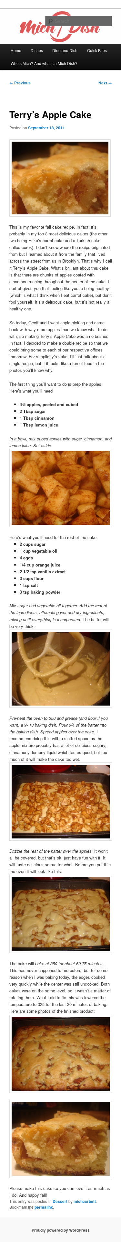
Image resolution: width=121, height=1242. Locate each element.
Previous (20, 83)
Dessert (60, 1201)
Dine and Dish (64, 50)
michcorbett (85, 1201)
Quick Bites (97, 50)
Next (105, 83)
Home (16, 50)
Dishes (37, 50)
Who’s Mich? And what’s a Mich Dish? (44, 63)
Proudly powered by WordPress (61, 1230)
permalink (44, 1207)
